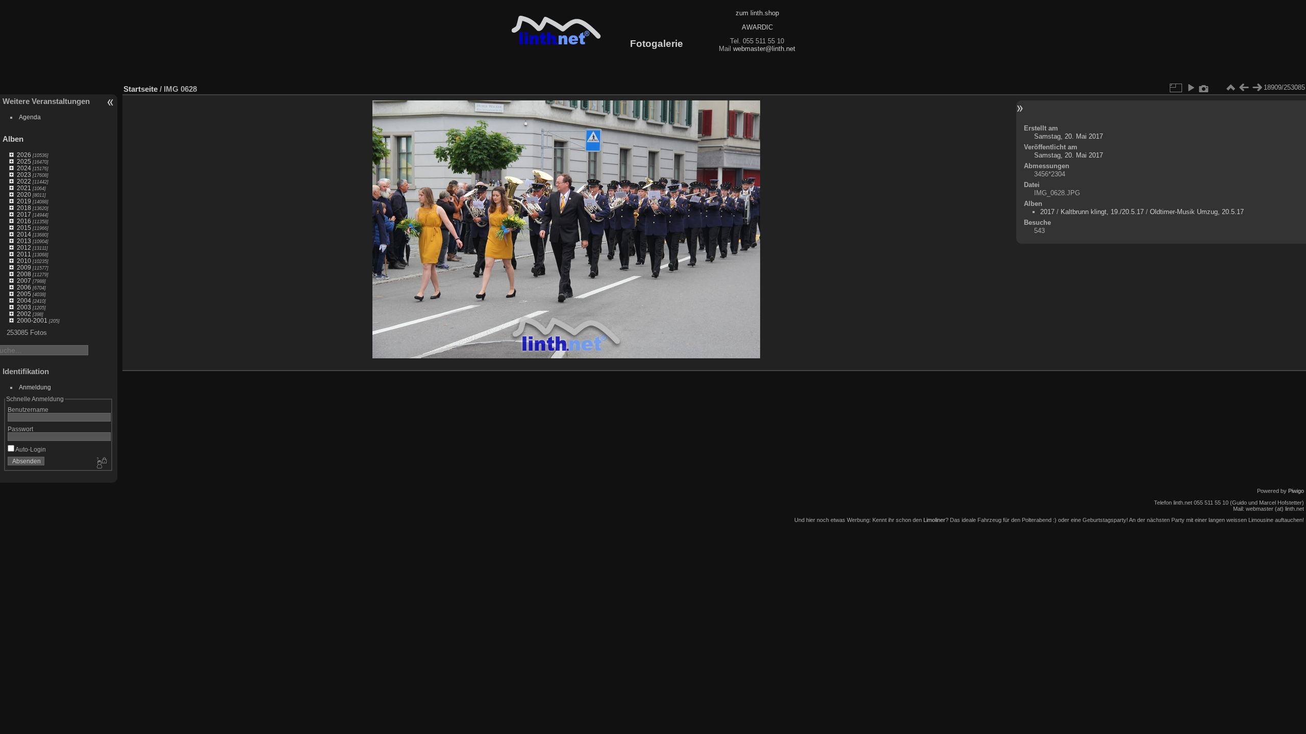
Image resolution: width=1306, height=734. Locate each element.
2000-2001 (32, 320)
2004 (24, 300)
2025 (24, 161)
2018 (24, 207)
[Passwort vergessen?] (101, 463)
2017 (24, 214)
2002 (24, 313)
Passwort (20, 429)
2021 (24, 188)
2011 (24, 254)
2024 (24, 168)
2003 (24, 307)
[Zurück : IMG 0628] (1243, 87)
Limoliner (934, 520)
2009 (24, 267)
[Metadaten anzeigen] (1204, 87)
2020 (24, 194)
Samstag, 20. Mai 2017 (1068, 136)
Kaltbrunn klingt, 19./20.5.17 (1102, 212)
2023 (24, 174)
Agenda (30, 117)
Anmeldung (35, 387)
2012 (24, 247)
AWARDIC (757, 27)
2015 (24, 227)
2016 (24, 221)
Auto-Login (30, 449)
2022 (24, 181)
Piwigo (1296, 491)
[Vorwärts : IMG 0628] (1257, 87)
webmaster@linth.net (764, 49)
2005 (24, 294)
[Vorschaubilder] (1230, 87)
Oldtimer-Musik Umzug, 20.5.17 (1197, 212)
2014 (24, 234)
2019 (24, 201)
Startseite (140, 89)
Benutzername (28, 409)
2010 (24, 260)
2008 (24, 274)
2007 (24, 280)
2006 (24, 287)
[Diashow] (1190, 87)
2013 (24, 241)
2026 (24, 154)
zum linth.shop (757, 13)
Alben (13, 139)
